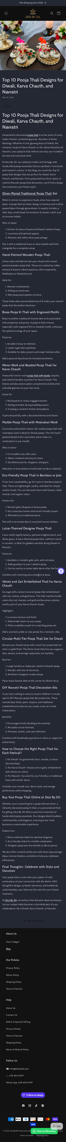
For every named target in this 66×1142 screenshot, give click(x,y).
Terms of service (26, 1135)
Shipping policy (42, 1135)
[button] (6, 13)
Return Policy (12, 975)
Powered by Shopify (27, 1131)
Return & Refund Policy (17, 1049)
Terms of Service (14, 988)
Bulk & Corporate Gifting (18, 1021)
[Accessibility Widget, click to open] (61, 571)
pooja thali (32, 135)
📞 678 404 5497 (15, 1075)
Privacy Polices (13, 1028)
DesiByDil (14, 1131)
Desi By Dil (11, 900)
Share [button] (8, 106)
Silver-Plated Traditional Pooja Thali (27, 193)
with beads (44, 375)
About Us (11, 1008)
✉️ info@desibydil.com (17, 1068)
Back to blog (35, 920)
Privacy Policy (13, 968)
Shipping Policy (13, 982)
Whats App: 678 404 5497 (19, 1082)
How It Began (12, 941)
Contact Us (11, 1015)
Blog (8, 948)
